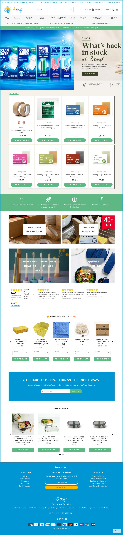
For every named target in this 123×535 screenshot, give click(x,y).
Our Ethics (63, 2)
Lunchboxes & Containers (98, 486)
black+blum (25, 483)
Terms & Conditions (30, 508)
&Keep (25, 476)
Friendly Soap (25, 479)
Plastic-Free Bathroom (98, 479)
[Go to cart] (117, 9)
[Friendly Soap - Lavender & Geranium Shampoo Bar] (21, 158)
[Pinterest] (66, 519)
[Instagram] (63, 519)
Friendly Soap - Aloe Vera (101, 173)
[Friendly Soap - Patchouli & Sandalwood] (75, 158)
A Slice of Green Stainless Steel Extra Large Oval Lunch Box (49, 438)
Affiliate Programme (89, 508)
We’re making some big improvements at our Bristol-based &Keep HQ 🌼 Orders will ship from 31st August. (61, 28)
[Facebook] (60, 519)
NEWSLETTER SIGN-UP (49, 2)
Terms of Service (104, 508)
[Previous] (10, 434)
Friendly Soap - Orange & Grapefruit (102, 125)
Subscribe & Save (73, 508)
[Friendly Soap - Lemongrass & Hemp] (48, 158)
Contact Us (98, 2)
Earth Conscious (25, 486)
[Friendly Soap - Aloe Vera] (102, 158)
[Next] (113, 434)
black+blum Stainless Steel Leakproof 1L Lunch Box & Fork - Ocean (74, 439)
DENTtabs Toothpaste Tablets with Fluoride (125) (48, 125)
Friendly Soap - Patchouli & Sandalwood (75, 174)
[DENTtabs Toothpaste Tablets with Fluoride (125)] (48, 109)
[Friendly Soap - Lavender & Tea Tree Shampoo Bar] (75, 109)
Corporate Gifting (112, 2)
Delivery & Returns (58, 508)
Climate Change (84, 2)
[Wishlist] (110, 9)
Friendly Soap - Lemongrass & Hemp (48, 174)
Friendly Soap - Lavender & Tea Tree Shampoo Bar (75, 125)
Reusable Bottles (98, 476)
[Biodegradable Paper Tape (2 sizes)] (21, 109)
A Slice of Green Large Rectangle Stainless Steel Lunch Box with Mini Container (23, 439)
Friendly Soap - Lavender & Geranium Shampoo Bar (21, 174)
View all (14, 94)
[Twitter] (57, 519)
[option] (61, 60)
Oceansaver (25, 481)
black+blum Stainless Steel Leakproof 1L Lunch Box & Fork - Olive (100, 439)
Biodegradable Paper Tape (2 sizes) (21, 129)
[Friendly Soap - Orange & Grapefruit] (102, 109)
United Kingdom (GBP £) (60, 513)
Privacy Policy (44, 508)
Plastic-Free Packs (98, 483)
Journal (72, 2)
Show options (21, 140)
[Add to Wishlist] (30, 100)
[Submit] (71, 9)
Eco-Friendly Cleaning (98, 481)
